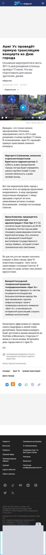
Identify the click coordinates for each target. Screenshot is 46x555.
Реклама (26, 457)
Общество (7, 80)
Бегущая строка (30, 452)
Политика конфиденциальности (32, 466)
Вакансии (27, 461)
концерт (6, 371)
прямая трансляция (31, 371)
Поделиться (10, 89)
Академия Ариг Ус (30, 450)
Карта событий (9, 469)
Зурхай (6, 465)
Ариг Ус (23, 3)
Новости (6, 441)
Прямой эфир (8, 454)
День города (8, 376)
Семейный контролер (32, 441)
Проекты (6, 450)
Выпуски (6, 446)
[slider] (14, 117)
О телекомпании (30, 446)
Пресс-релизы (9, 474)
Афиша (5, 461)
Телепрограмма (9, 459)
